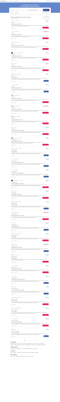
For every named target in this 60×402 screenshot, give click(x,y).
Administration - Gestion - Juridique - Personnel (17, 343)
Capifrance (26, 356)
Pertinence (45, 18)
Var (21, 348)
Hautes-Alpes (35, 348)
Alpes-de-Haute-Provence (29, 348)
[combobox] (18, 10)
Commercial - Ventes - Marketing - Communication (38, 344)
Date (48, 18)
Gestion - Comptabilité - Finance (28, 343)
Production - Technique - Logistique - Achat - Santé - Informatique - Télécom (21, 344)
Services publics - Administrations (30, 352)
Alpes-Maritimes (18, 348)
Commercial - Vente (35, 343)
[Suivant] (37, 340)
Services (12, 352)
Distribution (36, 352)
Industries (23, 352)
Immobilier (15, 352)
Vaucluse (24, 348)
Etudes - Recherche (41, 343)
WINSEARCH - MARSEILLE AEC (20, 356)
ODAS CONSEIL (31, 356)
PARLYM (12, 356)
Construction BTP (19, 352)
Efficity (14, 356)
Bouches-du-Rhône (13, 348)
